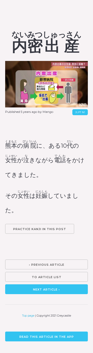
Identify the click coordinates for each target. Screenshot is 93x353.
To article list (46, 277)
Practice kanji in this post (39, 229)
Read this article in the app (46, 337)
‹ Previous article (46, 264)
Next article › (46, 289)
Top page (28, 315)
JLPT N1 (80, 112)
